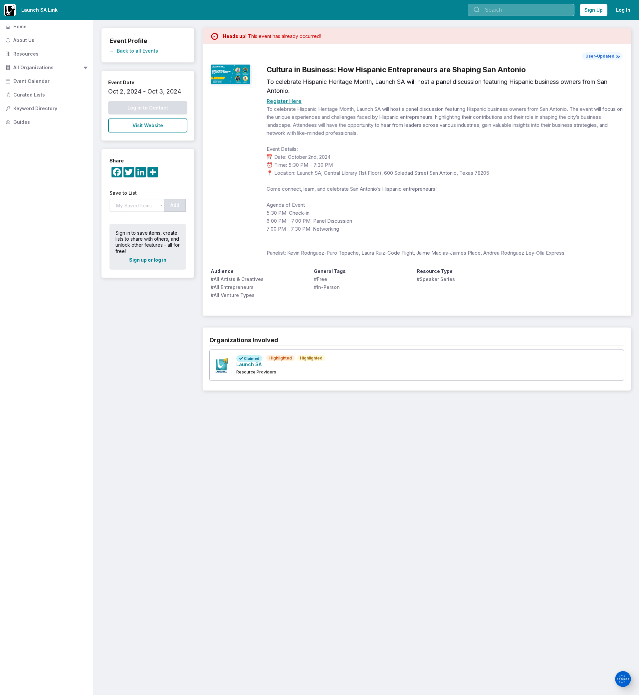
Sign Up (593, 10)
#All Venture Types (233, 295)
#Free (320, 279)
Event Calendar (27, 81)
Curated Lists (24, 95)
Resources (21, 54)
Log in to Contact (147, 108)
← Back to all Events (133, 51)
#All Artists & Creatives (237, 279)
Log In (623, 10)
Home (15, 26)
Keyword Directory (30, 108)
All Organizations (29, 67)
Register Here (284, 101)
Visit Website (147, 125)
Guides (17, 122)
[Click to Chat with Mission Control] (623, 679)
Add (174, 205)
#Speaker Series (436, 279)
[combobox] (521, 10)
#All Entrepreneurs (232, 287)
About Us (19, 40)
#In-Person (327, 287)
